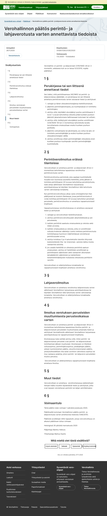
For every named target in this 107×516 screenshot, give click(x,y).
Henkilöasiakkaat (25, 7)
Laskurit (9, 477)
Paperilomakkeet (38, 487)
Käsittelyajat (36, 492)
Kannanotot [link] (52, 14)
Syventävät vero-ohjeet (14, 14)
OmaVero (10, 473)
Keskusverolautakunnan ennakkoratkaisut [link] (77, 14)
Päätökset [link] (40, 14)
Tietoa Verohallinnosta (89, 487)
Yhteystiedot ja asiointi (41, 477)
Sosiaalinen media (39, 482)
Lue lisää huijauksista (49, 2)
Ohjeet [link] (29, 14)
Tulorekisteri (11, 497)
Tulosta (63, 507)
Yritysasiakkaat (42, 7)
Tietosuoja (25, 507)
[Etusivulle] (9, 7)
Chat (33, 473)
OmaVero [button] (97, 7)
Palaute (34, 507)
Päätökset (26, 21)
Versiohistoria (14, 56)
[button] (51, 446)
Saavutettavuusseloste (49, 507)
